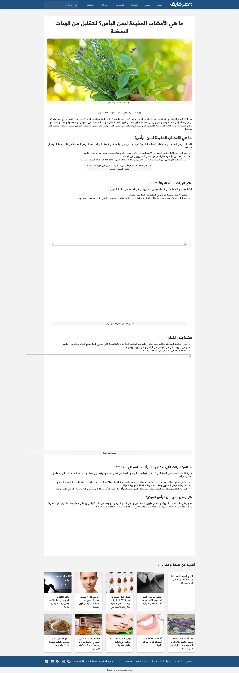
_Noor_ (128, 112)
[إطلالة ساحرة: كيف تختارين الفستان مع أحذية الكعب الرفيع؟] (150, 591)
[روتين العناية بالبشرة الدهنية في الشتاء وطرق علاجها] (119, 633)
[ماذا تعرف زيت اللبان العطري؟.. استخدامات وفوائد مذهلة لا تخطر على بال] (88, 633)
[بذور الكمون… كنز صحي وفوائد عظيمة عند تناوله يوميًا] (58, 633)
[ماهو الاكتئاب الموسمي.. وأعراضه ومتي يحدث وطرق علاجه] (58, 591)
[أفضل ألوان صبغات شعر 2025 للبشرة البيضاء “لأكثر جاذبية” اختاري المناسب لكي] (119, 591)
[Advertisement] (119, 221)
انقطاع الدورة (169, 503)
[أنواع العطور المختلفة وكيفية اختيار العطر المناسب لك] (181, 591)
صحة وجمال (171, 565)
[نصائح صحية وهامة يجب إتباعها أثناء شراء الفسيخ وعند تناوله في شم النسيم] (181, 633)
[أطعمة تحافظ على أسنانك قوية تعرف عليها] (150, 633)
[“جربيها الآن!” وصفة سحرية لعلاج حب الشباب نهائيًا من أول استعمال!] (88, 591)
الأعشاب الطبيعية (148, 144)
